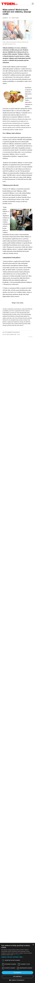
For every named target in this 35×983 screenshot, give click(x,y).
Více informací (17, 954)
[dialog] (17, 963)
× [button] (33, 944)
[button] (17, 957)
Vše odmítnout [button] (17, 976)
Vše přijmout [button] (17, 972)
